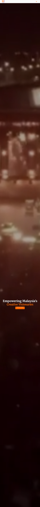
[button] (36, 1)
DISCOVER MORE (20, 307)
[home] (3, 1)
